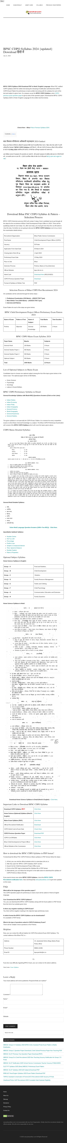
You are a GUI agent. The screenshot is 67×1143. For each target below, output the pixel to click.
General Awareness (13, 413)
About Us (5, 1095)
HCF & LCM (10, 539)
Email (5, 1007)
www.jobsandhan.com (42, 879)
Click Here (54, 799)
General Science (12, 409)
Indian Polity (10, 404)
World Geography (12, 411)
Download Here (39, 274)
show (13, 134)
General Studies (12, 416)
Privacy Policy (7, 1106)
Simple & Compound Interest (16, 545)
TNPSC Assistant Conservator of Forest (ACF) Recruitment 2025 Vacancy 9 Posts (28, 1077)
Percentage (10, 541)
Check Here (38, 829)
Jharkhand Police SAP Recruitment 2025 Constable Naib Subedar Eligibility (26, 1080)
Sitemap (5, 1099)
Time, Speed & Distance (14, 548)
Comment (6, 994)
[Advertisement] (33, 34)
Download (37, 279)
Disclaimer (6, 1103)
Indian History (11, 400)
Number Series (11, 536)
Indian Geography (12, 407)
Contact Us (6, 1110)
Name (5, 999)
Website (5, 1016)
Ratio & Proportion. (13, 552)
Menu (2, 1)
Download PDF (39, 833)
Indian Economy (12, 402)
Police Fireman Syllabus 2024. (40, 127)
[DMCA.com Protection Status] (8, 1116)
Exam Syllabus (14, 967)
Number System (12, 550)
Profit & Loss (11, 543)
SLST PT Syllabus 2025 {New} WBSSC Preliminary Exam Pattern (23, 1066)
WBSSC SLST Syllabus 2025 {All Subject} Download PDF (21, 1070)
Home (5, 1091)
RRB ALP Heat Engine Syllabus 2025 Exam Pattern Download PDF (24, 1073)
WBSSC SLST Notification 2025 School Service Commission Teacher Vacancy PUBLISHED (32, 1063)
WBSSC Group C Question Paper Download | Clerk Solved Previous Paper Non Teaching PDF (32, 1050)
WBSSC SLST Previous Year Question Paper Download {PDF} (22, 1054)
